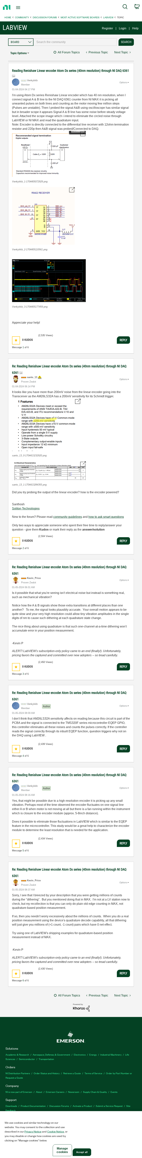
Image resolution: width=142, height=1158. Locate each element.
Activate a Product (82, 1106)
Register (107, 28)
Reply (123, 340)
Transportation (46, 1059)
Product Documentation (33, 1106)
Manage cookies (62, 1150)
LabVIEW (108, 17)
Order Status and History (47, 1073)
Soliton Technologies (26, 508)
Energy (93, 1054)
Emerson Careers (55, 1092)
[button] (49, 154)
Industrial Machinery (110, 1054)
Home (7, 17)
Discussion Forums (45, 17)
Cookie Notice (55, 1131)
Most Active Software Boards (80, 17)
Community (22, 17)
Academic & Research (17, 1054)
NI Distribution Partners (18, 1073)
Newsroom (73, 1092)
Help (135, 28)
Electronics (80, 1054)
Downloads (11, 1106)
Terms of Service (93, 1073)
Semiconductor (27, 1059)
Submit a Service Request (109, 1106)
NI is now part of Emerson (19, 1092)
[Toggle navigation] (22, 7)
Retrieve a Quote (72, 1073)
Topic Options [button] (18, 53)
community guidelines (67, 516)
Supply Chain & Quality (95, 1092)
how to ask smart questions (106, 516)
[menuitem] (125, 7)
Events (114, 1092)
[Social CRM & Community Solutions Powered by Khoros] (81, 1007)
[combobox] (75, 42)
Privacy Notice (32, 1131)
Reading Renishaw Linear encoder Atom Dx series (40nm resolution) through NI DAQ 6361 (70, 71)
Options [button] (123, 82)
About (39, 1092)
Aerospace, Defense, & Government (51, 1054)
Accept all (82, 1152)
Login (122, 28)
